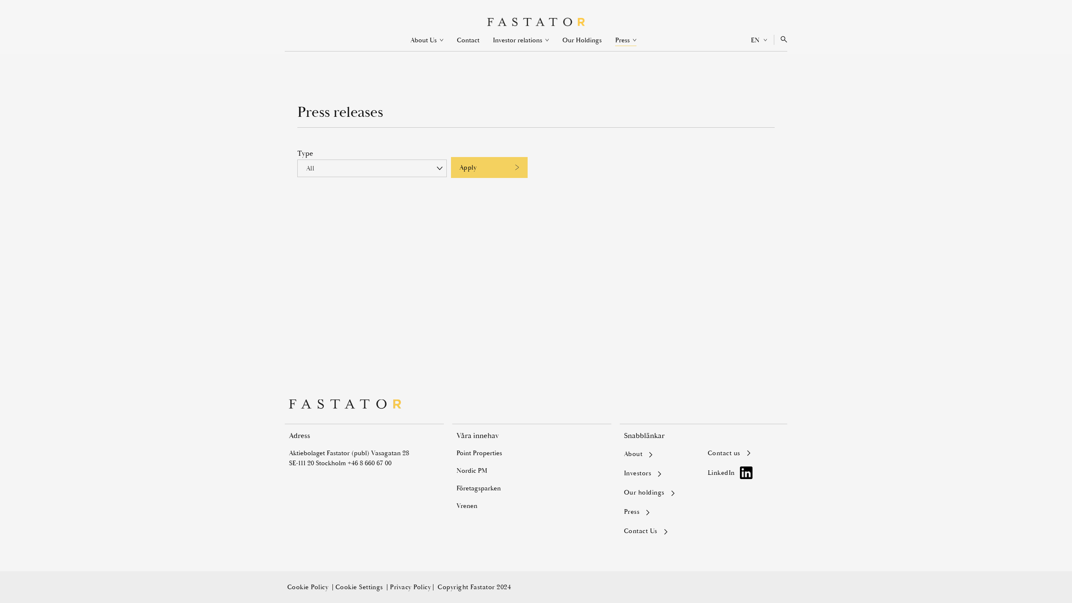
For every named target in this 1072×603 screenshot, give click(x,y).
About (633, 454)
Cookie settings (360, 587)
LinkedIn (721, 473)
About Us (426, 40)
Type (305, 153)
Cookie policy (308, 587)
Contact (468, 40)
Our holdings (644, 493)
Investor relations (521, 40)
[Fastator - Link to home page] (536, 22)
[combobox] (372, 168)
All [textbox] (310, 168)
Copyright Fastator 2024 (474, 587)
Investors (637, 473)
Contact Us (640, 531)
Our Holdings (582, 40)
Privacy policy (410, 587)
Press (625, 40)
